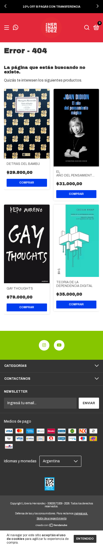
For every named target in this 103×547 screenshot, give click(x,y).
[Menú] (7, 27)
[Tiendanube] (51, 526)
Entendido (85, 538)
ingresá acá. (81, 513)
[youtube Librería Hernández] (59, 345)
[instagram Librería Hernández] (44, 345)
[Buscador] (86, 27)
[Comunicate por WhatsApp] (15, 28)
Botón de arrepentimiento (52, 518)
